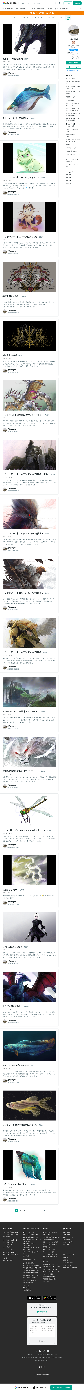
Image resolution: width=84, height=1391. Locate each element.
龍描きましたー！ (70, 144)
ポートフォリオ (37, 17)
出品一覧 (25, 17)
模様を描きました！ (71, 97)
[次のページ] (44, 1210)
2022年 (68, 175)
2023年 (68, 178)
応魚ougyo (73, 38)
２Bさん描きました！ (71, 148)
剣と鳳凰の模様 (70, 100)
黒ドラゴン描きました (72, 78)
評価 (60, 17)
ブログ (68, 17)
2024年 (68, 181)
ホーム (16, 17)
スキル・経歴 (50, 17)
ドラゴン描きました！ (72, 151)
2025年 (68, 184)
